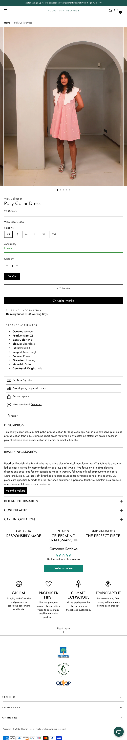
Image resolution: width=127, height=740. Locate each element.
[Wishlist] (116, 10)
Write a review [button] (64, 568)
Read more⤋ (63, 630)
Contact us (36, 404)
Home (7, 22)
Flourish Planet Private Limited (34, 728)
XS (8, 234)
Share (14, 416)
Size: (9, 228)
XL (43, 234)
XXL (54, 234)
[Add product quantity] (17, 265)
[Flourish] (63, 10)
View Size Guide (14, 222)
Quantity (9, 259)
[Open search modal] (110, 10)
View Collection (13, 199)
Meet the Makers (15, 491)
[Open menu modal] (5, 10)
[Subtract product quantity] (7, 265)
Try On (12, 276)
